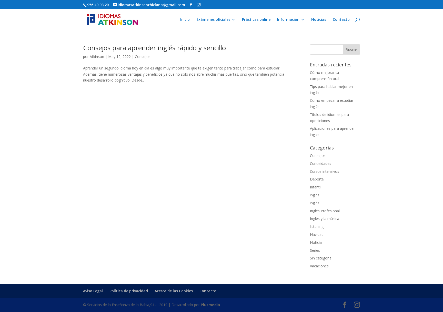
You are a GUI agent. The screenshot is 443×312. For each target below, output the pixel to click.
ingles (314, 195)
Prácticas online (256, 20)
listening (317, 226)
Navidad (317, 234)
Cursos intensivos (324, 171)
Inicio (185, 20)
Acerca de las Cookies (174, 290)
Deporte (317, 179)
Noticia (316, 242)
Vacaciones (319, 266)
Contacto (341, 20)
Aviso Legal (93, 290)
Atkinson (97, 56)
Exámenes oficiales (213, 20)
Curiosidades (320, 163)
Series (315, 250)
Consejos (142, 56)
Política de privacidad (128, 290)
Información (288, 20)
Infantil (315, 187)
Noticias (318, 20)
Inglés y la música (324, 218)
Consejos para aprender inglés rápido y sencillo (154, 47)
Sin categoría (320, 258)
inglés (314, 202)
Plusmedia (210, 304)
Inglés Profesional (325, 210)
